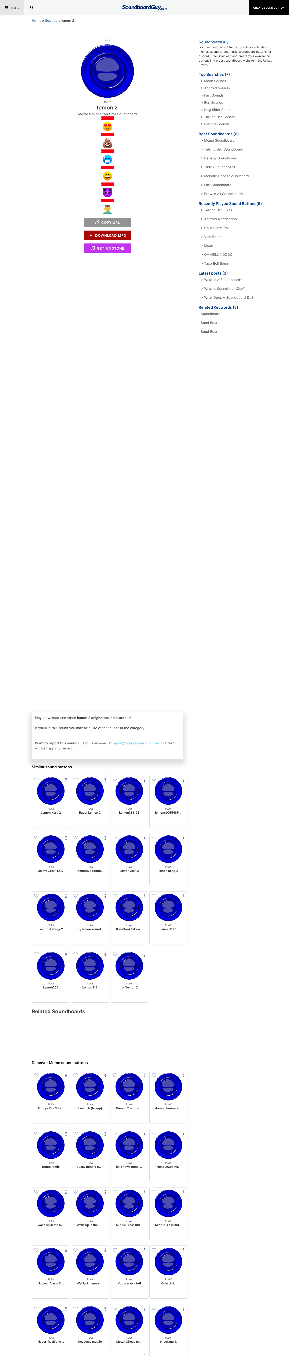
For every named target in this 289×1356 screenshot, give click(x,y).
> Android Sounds (215, 88)
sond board (210, 323)
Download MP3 (109, 235)
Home (36, 20)
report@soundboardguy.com (136, 743)
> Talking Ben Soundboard (222, 149)
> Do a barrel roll (215, 228)
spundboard (210, 314)
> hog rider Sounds (217, 110)
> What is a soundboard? (221, 280)
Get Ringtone (109, 248)
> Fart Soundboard (216, 185)
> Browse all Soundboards (222, 194)
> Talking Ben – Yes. (217, 210)
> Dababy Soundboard (219, 158)
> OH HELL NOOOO (217, 254)
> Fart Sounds (212, 95)
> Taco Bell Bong (214, 263)
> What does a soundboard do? (227, 297)
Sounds (51, 20)
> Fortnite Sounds (215, 124)
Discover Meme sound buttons (60, 1062)
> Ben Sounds (212, 102)
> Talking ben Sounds (218, 117)
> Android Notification (219, 219)
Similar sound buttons (52, 767)
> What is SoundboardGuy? (223, 288)
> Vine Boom (211, 237)
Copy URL (109, 222)
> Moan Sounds (213, 81)
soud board (210, 331)
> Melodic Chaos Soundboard (225, 176)
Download (50, 821)
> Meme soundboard (218, 140)
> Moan (207, 245)
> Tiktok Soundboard (218, 167)
